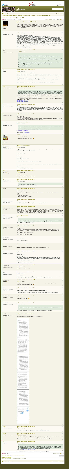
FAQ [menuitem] (7, 13)
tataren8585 (4, 49)
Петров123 (4, 426)
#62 (17, 33)
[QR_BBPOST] (18, 91)
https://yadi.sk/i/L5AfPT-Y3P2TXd (22, 100)
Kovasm (4, 69)
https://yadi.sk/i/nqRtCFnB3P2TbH (22, 101)
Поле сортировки (31, 451)
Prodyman (4, 86)
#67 (17, 114)
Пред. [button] (57, 19)
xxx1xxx (4, 145)
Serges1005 (4, 433)
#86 (17, 303)
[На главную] (9, 9)
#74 (17, 200)
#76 (17, 216)
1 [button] (58, 19)
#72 (17, 180)
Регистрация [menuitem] (58, 13)
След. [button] (63, 19)
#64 (17, 70)
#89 (17, 434)
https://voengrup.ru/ (26, 132)
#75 (17, 207)
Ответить (3, 19)
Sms (3, 441)
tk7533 (3, 206)
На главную (5, 461)
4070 (6, 281)
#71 (17, 171)
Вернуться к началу (62, 30)
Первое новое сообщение (48, 19)
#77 (17, 226)
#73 (17, 189)
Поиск (61, 9)
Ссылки (4, 13)
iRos (18, 273)
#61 (17, 22)
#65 (17, 87)
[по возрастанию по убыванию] (43, 451)
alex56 (3, 179)
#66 (17, 105)
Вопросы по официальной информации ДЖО (13, 17)
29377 (7, 181)
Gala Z (3, 26)
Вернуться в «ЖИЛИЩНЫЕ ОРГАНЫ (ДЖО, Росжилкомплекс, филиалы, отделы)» (13, 455)
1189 (6, 147)
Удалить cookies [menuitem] (53, 461)
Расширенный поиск (62, 9)
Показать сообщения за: (19, 451)
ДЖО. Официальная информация (22, 130)
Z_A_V (3, 104)
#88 (17, 427)
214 (6, 28)
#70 (17, 146)
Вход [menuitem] (62, 13)
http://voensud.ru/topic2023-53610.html (29, 449)
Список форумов (10, 461)
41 (6, 71)
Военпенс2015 (5, 140)
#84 (17, 288)
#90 (17, 442)
